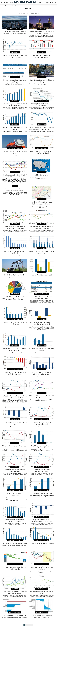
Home (3, 5)
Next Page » (29, 625)
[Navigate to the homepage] (25, 2)
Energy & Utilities (15, 5)
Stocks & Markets (8, 5)
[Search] (50, 2)
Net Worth (47, 2)
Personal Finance (5, 2)
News (43, 2)
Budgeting (11, 2)
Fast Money (39, 2)
